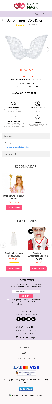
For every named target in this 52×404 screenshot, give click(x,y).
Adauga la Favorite (25, 93)
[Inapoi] (2, 20)
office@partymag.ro (27, 337)
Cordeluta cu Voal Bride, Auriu (14, 254)
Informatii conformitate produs (17, 147)
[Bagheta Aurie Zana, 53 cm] (13, 183)
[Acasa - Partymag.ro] (26, 5)
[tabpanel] (26, 47)
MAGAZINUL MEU (25, 347)
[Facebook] (18, 319)
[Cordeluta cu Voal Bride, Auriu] (13, 238)
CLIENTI (25, 353)
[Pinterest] (23, 319)
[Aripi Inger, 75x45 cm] (26, 47)
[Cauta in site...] (49, 13)
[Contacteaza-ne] (36, 13)
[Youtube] (28, 319)
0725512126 (27, 333)
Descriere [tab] (8, 136)
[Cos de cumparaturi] (43, 13)
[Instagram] (33, 319)
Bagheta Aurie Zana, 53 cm (14, 197)
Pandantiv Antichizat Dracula (38, 254)
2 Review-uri (31, 24)
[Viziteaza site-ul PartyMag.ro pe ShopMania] (26, 389)
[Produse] (3, 14)
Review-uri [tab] (10, 154)
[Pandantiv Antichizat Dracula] (38, 238)
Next (48, 49)
